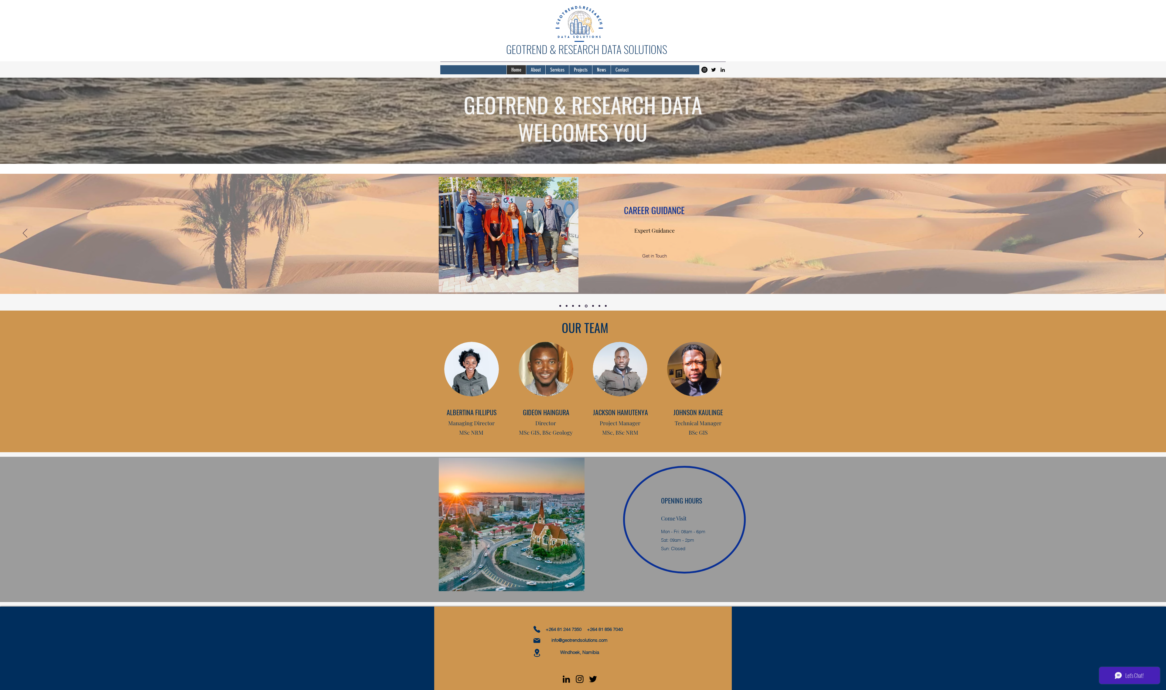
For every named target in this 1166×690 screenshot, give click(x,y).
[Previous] (25, 233)
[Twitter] (714, 70)
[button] (662, 256)
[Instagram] (704, 70)
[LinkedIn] (723, 70)
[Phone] (537, 629)
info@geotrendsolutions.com (579, 640)
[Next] (1141, 233)
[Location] (537, 653)
